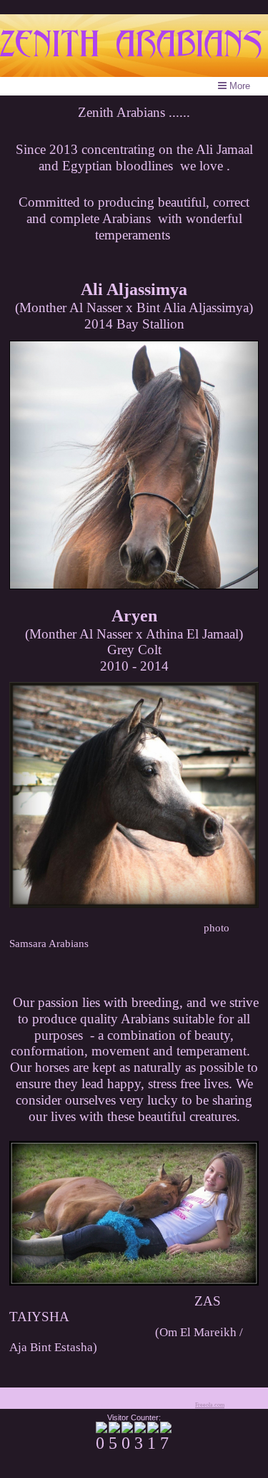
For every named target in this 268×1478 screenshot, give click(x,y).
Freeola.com (209, 1405)
